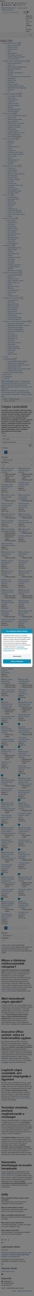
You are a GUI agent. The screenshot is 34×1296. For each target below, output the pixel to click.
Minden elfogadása (17, 661)
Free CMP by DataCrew (26, 665)
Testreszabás (17, 656)
